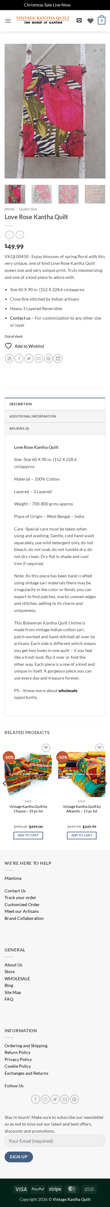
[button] (8, 21)
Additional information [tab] (32, 416)
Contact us (20, 317)
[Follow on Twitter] (54, 1099)
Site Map (13, 992)
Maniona (13, 878)
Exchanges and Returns (26, 1073)
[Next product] (9, 235)
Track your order (20, 897)
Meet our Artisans (22, 911)
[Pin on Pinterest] (48, 358)
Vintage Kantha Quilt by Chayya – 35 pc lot (28, 809)
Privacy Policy (18, 1059)
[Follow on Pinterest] (74, 1099)
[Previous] (14, 111)
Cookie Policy (18, 1066)
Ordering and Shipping (26, 1045)
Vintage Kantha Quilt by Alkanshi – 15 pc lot (82, 809)
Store (10, 971)
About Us (13, 964)
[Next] (95, 111)
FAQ (9, 999)
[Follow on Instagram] (45, 1099)
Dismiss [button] (79, 4)
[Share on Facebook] (19, 358)
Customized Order (22, 904)
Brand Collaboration (24, 918)
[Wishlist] (90, 21)
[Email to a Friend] (38, 358)
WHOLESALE (17, 978)
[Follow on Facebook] (35, 1099)
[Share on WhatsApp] (9, 358)
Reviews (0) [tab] (19, 428)
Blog (9, 985)
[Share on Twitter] (28, 358)
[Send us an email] (64, 1099)
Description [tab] (20, 404)
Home (9, 209)
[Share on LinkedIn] (57, 358)
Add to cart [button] (28, 835)
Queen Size (28, 209)
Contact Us (15, 890)
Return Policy (18, 1052)
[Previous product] (20, 235)
